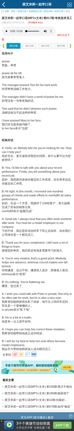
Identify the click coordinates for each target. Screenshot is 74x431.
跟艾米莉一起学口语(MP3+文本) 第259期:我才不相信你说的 (38, 387)
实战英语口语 (35, 11)
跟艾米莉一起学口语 (53, 11)
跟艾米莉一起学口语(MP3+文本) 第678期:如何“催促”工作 (38, 407)
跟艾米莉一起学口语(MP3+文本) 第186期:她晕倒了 (37, 393)
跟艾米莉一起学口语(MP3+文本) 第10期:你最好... (36, 399)
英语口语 (22, 11)
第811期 (29, 46)
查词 (50, 417)
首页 (13, 11)
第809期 (61, 46)
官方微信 (39, 417)
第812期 (14, 46)
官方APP (27, 417)
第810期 (45, 46)
